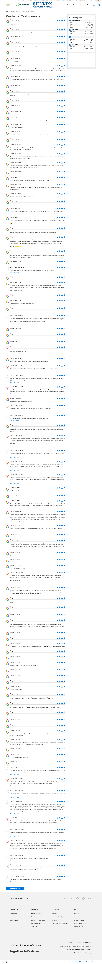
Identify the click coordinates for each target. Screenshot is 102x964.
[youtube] (89, 898)
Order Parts (34, 926)
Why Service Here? (79, 926)
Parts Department (36, 923)
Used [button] (74, 5)
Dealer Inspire (88, 953)
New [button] (68, 5)
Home (14, 11)
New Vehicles (13, 913)
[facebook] (77, 898)
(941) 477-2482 (89, 25)
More (88, 5)
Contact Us (77, 917)
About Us (19, 11)
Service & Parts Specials (38, 920)
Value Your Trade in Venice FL (60, 923)
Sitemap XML (88, 946)
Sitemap (81, 946)
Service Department (36, 913)
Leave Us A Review (15, 888)
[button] (99, 5)
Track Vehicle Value (36, 930)
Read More (39, 521)
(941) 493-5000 (89, 22)
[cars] (65, 898)
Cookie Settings (87, 949)
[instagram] (83, 898)
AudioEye (65, 949)
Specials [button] (82, 5)
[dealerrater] (71, 898)
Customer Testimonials (80, 923)
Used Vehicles (13, 917)
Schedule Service (36, 917)
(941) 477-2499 (89, 27)
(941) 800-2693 (89, 24)
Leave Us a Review (79, 920)
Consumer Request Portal (65, 946)
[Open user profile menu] (94, 5)
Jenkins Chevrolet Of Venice (84, 942)
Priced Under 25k (14, 920)
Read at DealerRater (14, 272)
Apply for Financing (57, 917)
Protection (55, 920)
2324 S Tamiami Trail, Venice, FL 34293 (65, 0)
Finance (54, 913)
